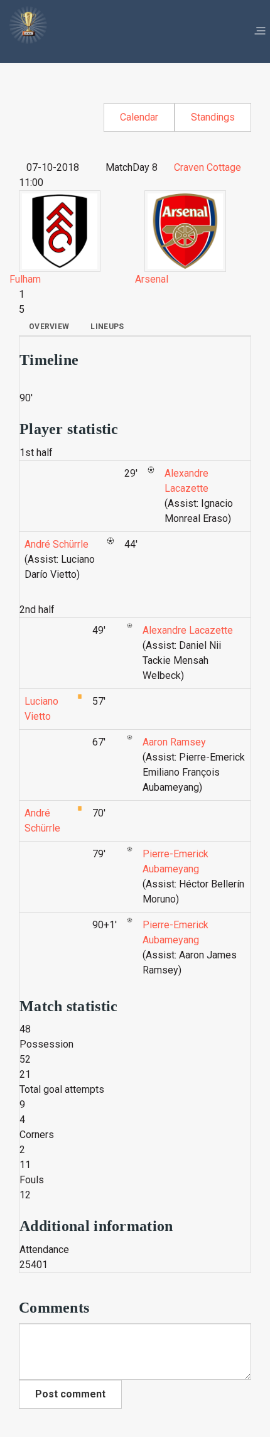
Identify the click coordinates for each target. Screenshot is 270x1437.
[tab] (49, 326)
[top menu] (260, 31)
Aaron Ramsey (174, 742)
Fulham (25, 279)
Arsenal (151, 279)
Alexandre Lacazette (188, 630)
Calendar (139, 117)
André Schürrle (56, 544)
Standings (213, 117)
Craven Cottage (207, 167)
